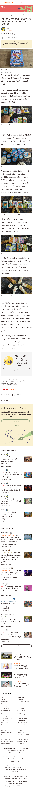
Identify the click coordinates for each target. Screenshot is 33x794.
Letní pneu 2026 (21, 732)
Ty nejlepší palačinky (22, 716)
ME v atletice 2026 (5, 722)
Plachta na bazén (18, 756)
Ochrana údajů (22, 778)
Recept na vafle (21, 724)
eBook (5, 37)
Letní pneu (25, 767)
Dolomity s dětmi (5, 743)
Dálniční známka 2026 (23, 734)
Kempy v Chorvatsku (6, 732)
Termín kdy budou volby (7, 706)
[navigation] (2, 2)
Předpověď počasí (24, 748)
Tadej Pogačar (21, 706)
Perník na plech (21, 727)
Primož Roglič (20, 708)
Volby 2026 (4, 699)
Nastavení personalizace (16, 783)
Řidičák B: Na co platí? (23, 739)
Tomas (2, 583)
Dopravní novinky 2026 (23, 737)
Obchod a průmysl (8, 601)
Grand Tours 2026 (21, 710)
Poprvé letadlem (5, 734)
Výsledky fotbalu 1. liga (6, 718)
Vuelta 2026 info (21, 699)
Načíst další (16, 646)
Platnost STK (20, 743)
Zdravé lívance (21, 720)
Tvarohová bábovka (22, 722)
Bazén (11, 756)
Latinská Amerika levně (7, 741)
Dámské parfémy (17, 767)
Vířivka (19, 761)
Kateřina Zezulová (6, 614)
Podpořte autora (7, 33)
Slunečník (6, 759)
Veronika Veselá (5, 568)
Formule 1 (3, 724)
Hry (14, 400)
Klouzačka (12, 759)
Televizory (15, 769)
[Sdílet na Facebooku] (18, 395)
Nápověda (8, 778)
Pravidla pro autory (10, 781)
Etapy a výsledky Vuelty (23, 701)
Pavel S (8, 28)
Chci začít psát (15, 421)
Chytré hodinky (22, 769)
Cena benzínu (20, 750)
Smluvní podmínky (23, 776)
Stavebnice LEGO (8, 767)
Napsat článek (16, 369)
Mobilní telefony (22, 765)
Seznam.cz (23, 2)
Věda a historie (7, 553)
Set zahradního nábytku (22, 759)
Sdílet (11, 37)
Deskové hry (9, 769)
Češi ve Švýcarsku (5, 739)
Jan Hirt (19, 703)
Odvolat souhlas (22, 781)
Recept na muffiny (22, 718)
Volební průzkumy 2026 (7, 701)
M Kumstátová (5, 532)
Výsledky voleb (5, 703)
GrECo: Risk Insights (6, 599)
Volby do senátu (5, 708)
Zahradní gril (14, 761)
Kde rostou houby (12, 750)
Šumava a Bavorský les (7, 737)
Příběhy (4, 617)
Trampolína (27, 756)
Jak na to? (16, 425)
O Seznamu (13, 776)
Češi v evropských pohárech (16, 752)
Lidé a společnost (7, 535)
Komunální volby (5, 710)
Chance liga (4, 716)
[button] (16, 58)
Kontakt (14, 778)
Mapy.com (16, 748)
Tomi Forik (4, 550)
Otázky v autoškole (22, 741)
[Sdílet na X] (20, 395)
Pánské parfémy (16, 771)
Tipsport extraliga (5, 720)
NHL (2, 727)
